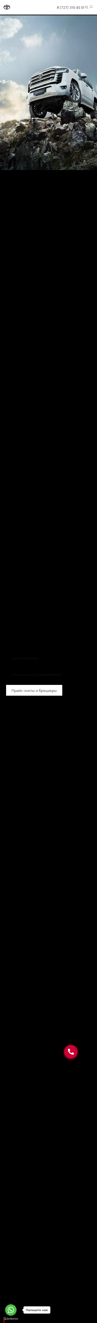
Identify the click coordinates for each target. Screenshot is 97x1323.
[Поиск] (87, 7)
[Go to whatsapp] (10, 1310)
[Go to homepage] (7, 7)
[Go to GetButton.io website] (11, 1318)
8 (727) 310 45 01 (71, 7)
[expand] (91, 7)
